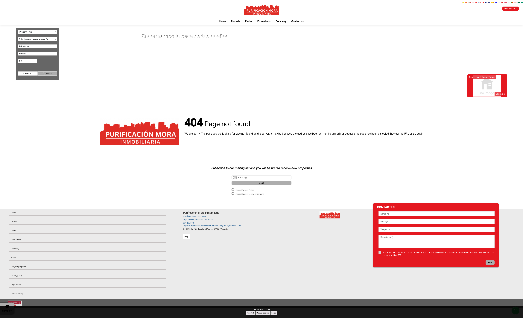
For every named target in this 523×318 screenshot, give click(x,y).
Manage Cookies (262, 313)
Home (222, 21)
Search (49, 73)
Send (261, 183)
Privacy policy (16, 276)
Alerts (13, 258)
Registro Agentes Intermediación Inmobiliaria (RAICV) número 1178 (212, 226)
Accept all (250, 313)
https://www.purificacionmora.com (198, 219)
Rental (248, 21)
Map (186, 236)
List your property (18, 267)
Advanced (27, 73)
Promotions (263, 21)
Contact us (297, 21)
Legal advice (16, 285)
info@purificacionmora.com (195, 216)
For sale (235, 21)
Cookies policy (17, 294)
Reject (273, 313)
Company (281, 21)
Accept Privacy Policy (244, 190)
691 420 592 (188, 223)
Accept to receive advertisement (249, 194)
